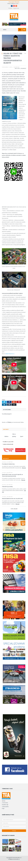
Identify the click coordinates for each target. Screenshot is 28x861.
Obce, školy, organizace (20, 68)
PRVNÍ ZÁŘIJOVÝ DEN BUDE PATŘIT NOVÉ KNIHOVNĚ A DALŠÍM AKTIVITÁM (14, 3)
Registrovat (16, 8)
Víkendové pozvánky (7, 486)
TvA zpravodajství (6, 414)
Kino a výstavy (14, 434)
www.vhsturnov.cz (10, 353)
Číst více (24, 468)
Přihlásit (10, 8)
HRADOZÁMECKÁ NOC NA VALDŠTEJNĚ (12, 498)
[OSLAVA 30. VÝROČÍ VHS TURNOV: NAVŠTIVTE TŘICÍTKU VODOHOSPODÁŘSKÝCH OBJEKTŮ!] (14, 43)
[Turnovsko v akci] (14, 16)
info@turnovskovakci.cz (14, 859)
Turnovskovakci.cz (16, 857)
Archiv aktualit (14, 508)
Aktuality (6, 458)
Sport (21, 436)
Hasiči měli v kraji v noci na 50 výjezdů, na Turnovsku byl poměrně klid (12, 475)
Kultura (6, 436)
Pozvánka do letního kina (8, 464)
